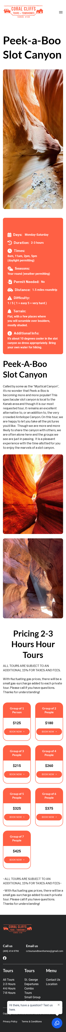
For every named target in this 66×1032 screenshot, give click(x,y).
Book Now (16, 731)
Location (51, 984)
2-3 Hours (9, 984)
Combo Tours (29, 991)
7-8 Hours (9, 993)
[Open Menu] (61, 12)
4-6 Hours (9, 988)
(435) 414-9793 (11, 951)
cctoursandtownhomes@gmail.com (44, 951)
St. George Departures (31, 982)
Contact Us (53, 979)
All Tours (8, 979)
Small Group (32, 997)
